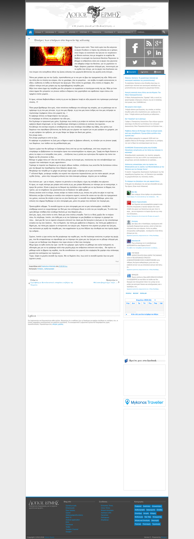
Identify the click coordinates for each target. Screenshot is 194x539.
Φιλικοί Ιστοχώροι (107, 510)
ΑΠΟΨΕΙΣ (72, 32)
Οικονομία (155, 520)
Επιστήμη (138, 513)
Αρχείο (158, 72)
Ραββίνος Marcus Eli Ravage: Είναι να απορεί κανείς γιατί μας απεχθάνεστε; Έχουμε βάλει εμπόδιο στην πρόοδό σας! (143, 133)
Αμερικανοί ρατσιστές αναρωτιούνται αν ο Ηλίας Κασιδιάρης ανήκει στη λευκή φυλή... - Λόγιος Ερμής (154, 235)
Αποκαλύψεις (157, 506)
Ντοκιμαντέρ (157, 517)
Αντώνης (135, 221)
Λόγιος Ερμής (49, 537)
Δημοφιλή (132, 72)
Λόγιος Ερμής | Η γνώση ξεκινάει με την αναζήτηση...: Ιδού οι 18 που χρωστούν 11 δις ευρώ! (152, 196)
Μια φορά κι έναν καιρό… (134, 107)
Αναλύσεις (146, 506)
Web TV (68, 517)
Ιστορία (146, 513)
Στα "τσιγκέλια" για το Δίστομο (135, 119)
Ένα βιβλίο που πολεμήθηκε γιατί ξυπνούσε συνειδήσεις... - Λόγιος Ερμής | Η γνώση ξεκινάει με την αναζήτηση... (158, 248)
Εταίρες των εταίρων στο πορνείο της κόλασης (62, 40)
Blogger (164, 537)
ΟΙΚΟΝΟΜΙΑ (49, 32)
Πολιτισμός (147, 524)
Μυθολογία (139, 517)
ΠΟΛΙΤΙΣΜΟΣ (109, 32)
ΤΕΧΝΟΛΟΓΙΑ (96, 32)
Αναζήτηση (164, 32)
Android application (73, 520)
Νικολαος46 (136, 241)
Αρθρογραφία (49, 269)
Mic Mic (134, 192)
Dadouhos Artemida (48, 266)
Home (30, 32)
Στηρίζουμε (105, 520)
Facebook (69, 525)
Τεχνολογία (156, 524)
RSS (67, 522)
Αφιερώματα (150, 510)
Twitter (68, 527)
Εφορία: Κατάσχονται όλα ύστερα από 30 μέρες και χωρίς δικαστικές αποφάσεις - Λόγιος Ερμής (152, 216)
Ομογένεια (104, 515)
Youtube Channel (72, 529)
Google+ (69, 532)
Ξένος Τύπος (105, 508)
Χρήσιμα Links (106, 513)
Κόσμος (153, 513)
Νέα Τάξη (148, 517)
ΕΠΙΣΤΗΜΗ (83, 32)
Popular (143, 293)
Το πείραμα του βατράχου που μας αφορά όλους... (143, 181)
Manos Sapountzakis (139, 202)
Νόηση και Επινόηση (142, 520)
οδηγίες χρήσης (57, 324)
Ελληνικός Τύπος (107, 506)
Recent (135, 293)
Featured (138, 506)
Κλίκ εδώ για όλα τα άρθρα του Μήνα (144, 314)
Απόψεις (40, 269)
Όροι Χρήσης (70, 510)
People (128, 293)
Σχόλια (145, 72)
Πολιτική (138, 524)
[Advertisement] (73, 300)
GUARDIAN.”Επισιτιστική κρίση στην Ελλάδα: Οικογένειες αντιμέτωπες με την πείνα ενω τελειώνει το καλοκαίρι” (144, 150)
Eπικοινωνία (70, 508)
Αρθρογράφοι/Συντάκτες (74, 515)
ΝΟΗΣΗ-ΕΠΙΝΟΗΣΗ (124, 32)
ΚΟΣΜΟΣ (61, 32)
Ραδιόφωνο (105, 517)
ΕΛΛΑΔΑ (38, 32)
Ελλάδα (159, 510)
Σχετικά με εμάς (71, 506)
